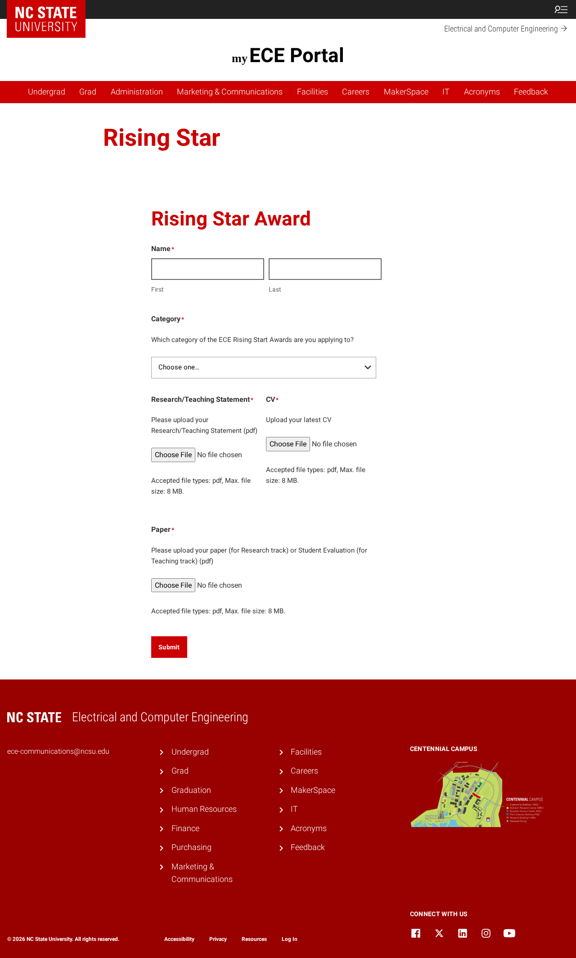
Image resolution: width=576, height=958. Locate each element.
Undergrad (46, 91)
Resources (254, 939)
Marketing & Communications (230, 91)
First (157, 289)
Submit (169, 647)
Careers (355, 91)
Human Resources (204, 809)
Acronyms (482, 91)
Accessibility (179, 939)
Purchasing (191, 847)
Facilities (312, 91)
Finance (185, 828)
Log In (289, 939)
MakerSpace (406, 91)
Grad (87, 91)
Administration (137, 91)
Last (275, 289)
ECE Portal (296, 55)
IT (446, 91)
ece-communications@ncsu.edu (58, 751)
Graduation (191, 790)
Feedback (531, 91)
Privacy (218, 939)
